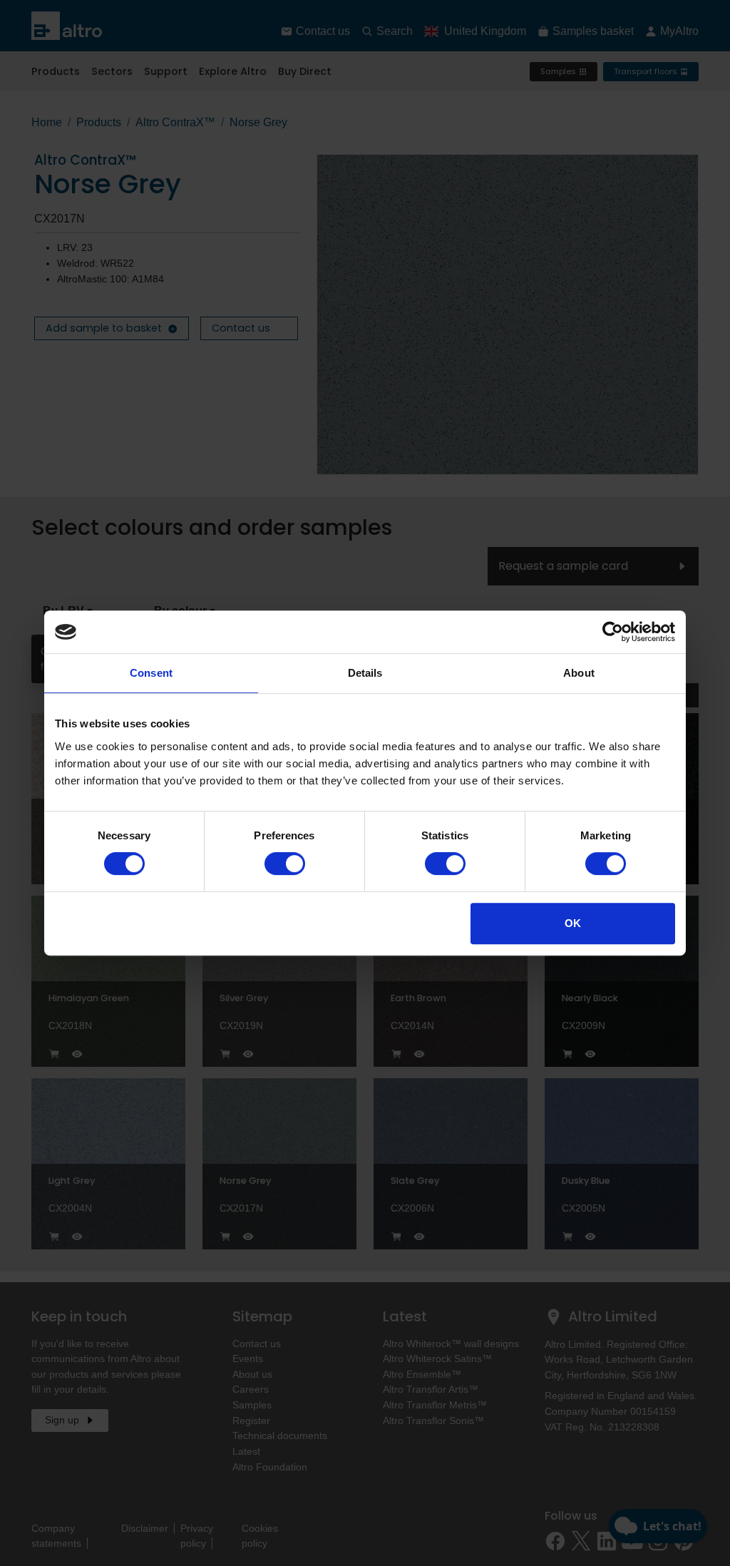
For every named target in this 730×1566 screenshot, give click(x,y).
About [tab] (579, 673)
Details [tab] (365, 673)
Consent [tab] (151, 673)
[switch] (284, 863)
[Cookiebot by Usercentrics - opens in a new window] (612, 632)
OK (573, 923)
